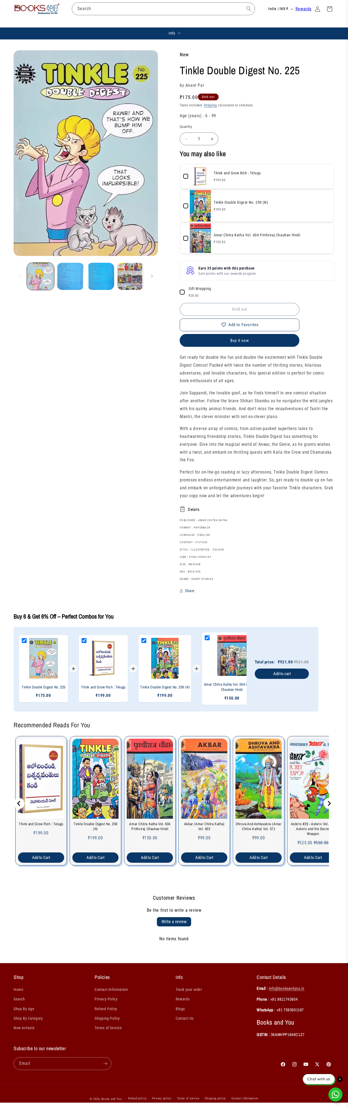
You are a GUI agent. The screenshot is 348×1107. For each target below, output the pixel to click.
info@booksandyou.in (286, 988)
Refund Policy (106, 1009)
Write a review (174, 921)
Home (18, 989)
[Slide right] (152, 276)
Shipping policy (215, 1098)
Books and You (111, 1099)
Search (19, 999)
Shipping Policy (107, 1018)
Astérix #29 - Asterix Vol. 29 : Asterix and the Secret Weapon (313, 828)
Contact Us (185, 1018)
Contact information (244, 1098)
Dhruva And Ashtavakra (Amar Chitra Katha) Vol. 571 (258, 826)
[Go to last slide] (19, 803)
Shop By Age (24, 1009)
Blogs (180, 1009)
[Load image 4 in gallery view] (130, 276)
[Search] (249, 9)
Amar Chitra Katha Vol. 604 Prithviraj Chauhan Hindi (149, 826)
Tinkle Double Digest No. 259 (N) (95, 826)
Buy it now (239, 340)
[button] (76, 22)
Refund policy (137, 1098)
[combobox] (163, 9)
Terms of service (188, 1098)
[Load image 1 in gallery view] (40, 276)
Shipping (210, 105)
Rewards (304, 8)
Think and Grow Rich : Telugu (41, 823)
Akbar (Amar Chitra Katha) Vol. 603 (204, 826)
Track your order (189, 989)
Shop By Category (28, 1018)
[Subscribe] (105, 1063)
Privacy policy (162, 1098)
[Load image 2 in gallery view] (70, 276)
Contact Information (111, 989)
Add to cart (282, 673)
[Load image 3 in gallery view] (100, 276)
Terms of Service (108, 1028)
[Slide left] (20, 276)
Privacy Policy (106, 999)
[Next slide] (329, 803)
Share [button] (190, 591)
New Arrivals (24, 1028)
